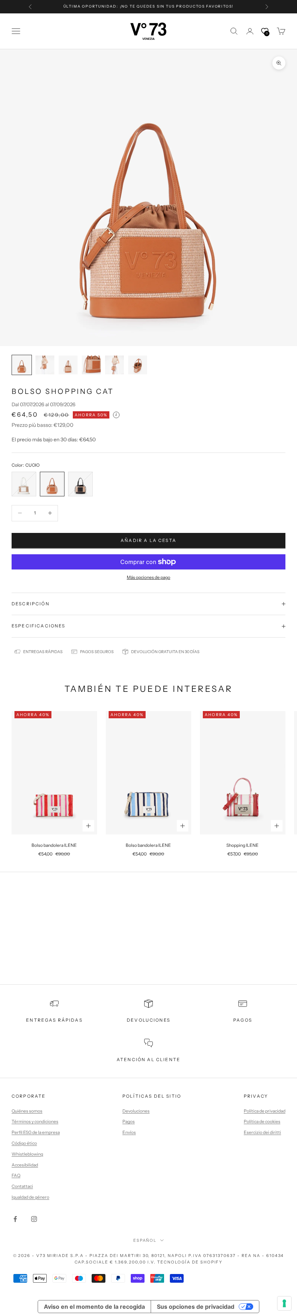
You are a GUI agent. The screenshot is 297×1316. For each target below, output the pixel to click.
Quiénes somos (27, 1111)
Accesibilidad (25, 1165)
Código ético (24, 1143)
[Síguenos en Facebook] (15, 1219)
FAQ (16, 1175)
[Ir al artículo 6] (137, 365)
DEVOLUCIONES (148, 1020)
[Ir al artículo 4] (91, 365)
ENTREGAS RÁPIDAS (54, 1020)
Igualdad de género (30, 1197)
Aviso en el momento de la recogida (94, 1306)
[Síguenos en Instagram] (34, 1219)
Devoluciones (136, 1111)
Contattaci (22, 1186)
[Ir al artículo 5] (114, 365)
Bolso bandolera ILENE (54, 845)
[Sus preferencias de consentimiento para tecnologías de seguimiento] (284, 1303)
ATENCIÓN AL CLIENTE (148, 1059)
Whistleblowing (27, 1154)
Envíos (129, 1132)
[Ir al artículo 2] (45, 365)
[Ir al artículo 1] (22, 365)
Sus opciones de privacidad (195, 1306)
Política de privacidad (264, 1111)
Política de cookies (262, 1121)
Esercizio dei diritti (262, 1132)
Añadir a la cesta (148, 540)
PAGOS (242, 1020)
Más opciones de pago (148, 577)
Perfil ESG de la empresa (36, 1132)
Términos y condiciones (35, 1121)
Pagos (128, 1121)
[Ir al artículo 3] (68, 365)
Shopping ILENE (242, 845)
